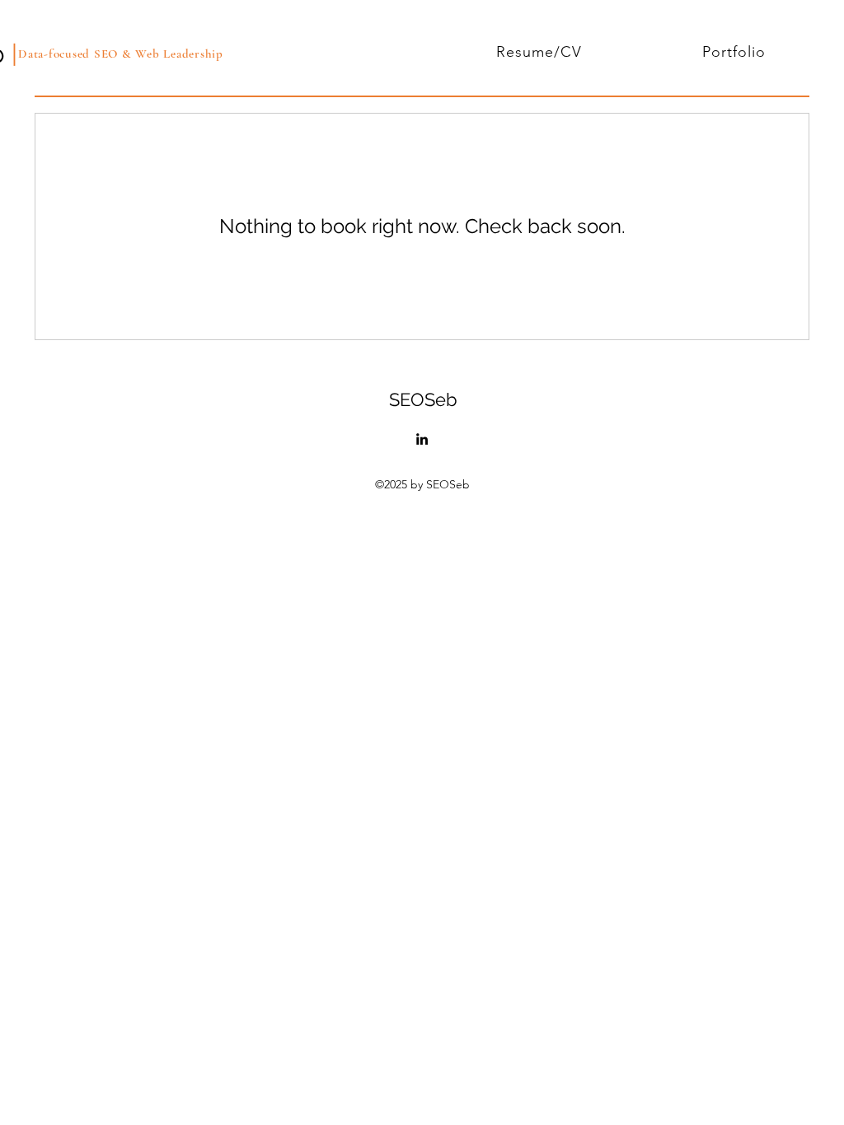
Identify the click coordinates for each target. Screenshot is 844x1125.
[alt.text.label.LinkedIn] (422, 439)
